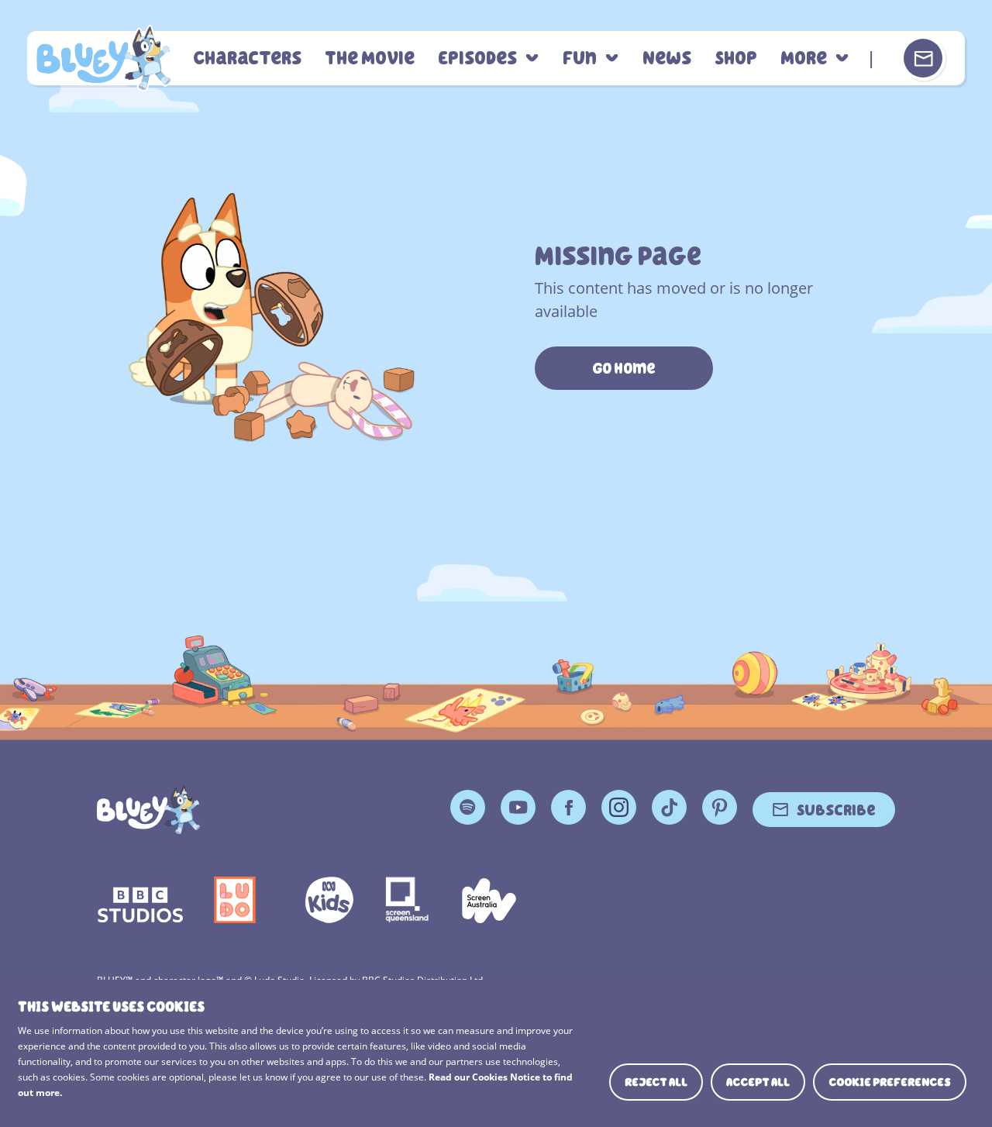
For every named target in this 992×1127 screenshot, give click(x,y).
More (803, 58)
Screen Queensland (408, 900)
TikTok (669, 807)
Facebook (568, 807)
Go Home (624, 368)
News (666, 58)
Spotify (467, 807)
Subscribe (836, 809)
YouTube (518, 807)
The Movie (370, 58)
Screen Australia (489, 900)
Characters (247, 58)
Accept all (758, 1082)
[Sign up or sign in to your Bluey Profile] (923, 58)
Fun (580, 58)
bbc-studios (140, 900)
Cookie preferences (889, 1082)
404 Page (103, 58)
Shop (736, 58)
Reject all (656, 1082)
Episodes (477, 58)
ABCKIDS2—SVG (329, 900)
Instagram (618, 807)
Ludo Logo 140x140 (234, 900)
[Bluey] (148, 809)
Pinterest (719, 807)
